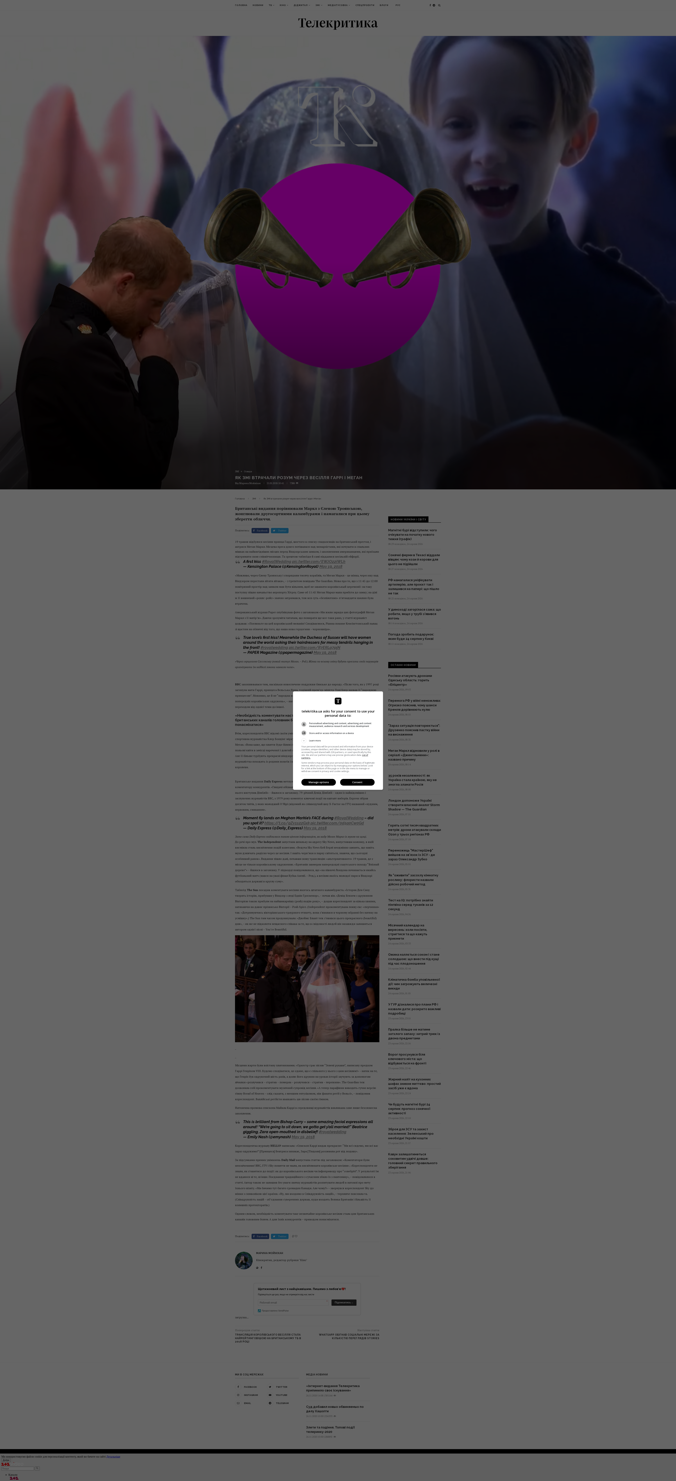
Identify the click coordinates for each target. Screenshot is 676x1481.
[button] (338, 740)
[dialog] (338, 740)
